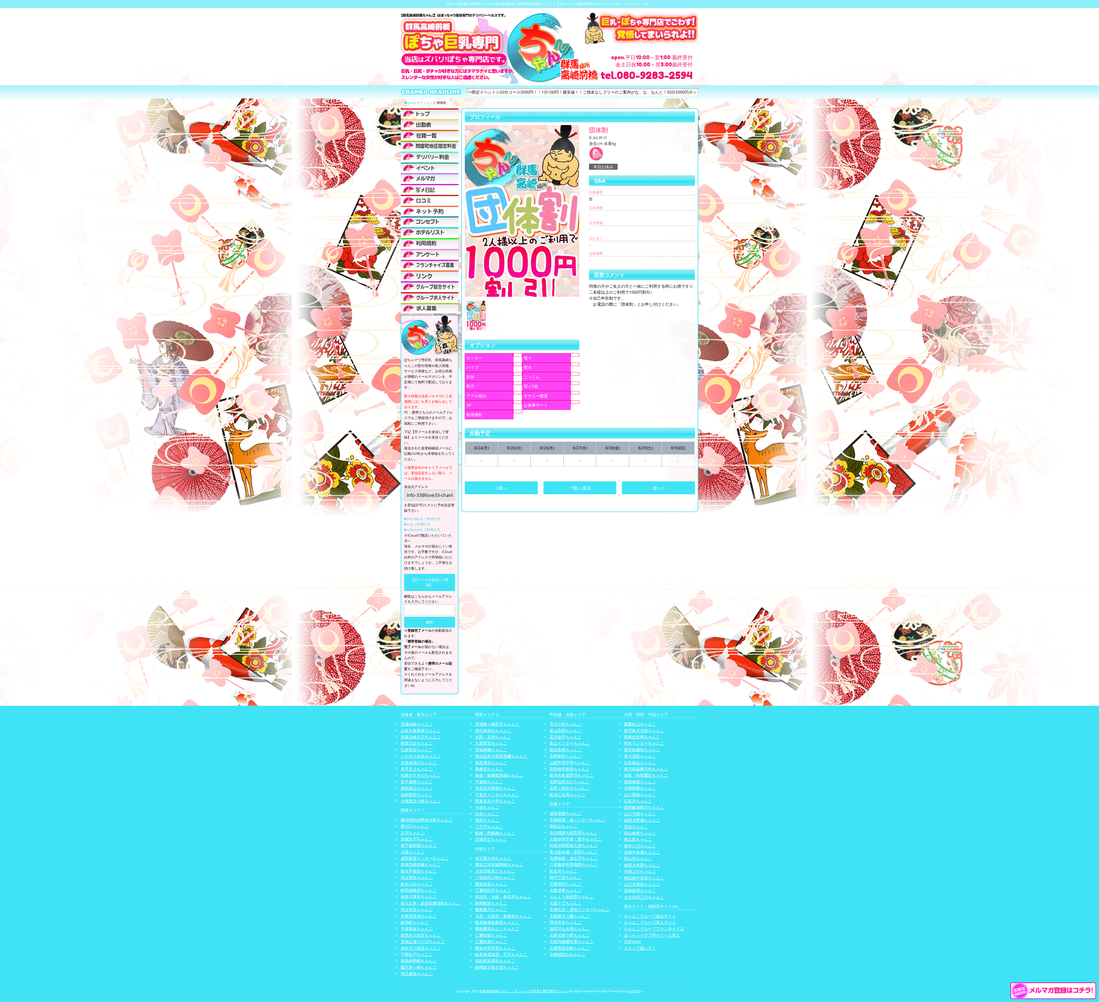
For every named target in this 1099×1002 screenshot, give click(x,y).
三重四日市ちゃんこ (493, 890)
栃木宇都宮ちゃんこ (419, 871)
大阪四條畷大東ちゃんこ (572, 941)
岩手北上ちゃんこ (417, 769)
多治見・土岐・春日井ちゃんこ (503, 896)
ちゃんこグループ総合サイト (650, 916)
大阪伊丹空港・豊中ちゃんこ (576, 839)
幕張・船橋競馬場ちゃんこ (499, 775)
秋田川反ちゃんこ (417, 743)
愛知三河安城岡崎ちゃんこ (499, 864)
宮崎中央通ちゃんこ (642, 852)
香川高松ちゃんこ (640, 756)
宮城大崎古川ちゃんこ (421, 737)
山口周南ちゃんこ (640, 794)
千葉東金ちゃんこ (417, 928)
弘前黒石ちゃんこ (417, 749)
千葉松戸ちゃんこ (417, 954)
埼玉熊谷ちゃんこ (417, 877)
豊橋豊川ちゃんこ (491, 909)
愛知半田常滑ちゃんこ (495, 948)
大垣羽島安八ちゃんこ (495, 871)
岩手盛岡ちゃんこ (417, 781)
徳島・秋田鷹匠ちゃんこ (646, 775)
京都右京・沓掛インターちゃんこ (580, 909)
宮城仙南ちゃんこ (417, 724)
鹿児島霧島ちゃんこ (642, 749)
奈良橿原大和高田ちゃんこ (574, 832)
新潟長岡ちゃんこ (566, 749)
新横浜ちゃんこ (489, 769)
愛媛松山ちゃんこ (640, 724)
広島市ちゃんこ (638, 801)
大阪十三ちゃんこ (566, 903)
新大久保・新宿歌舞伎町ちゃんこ (431, 903)
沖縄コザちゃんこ (640, 871)
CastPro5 (633, 991)
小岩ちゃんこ (487, 807)
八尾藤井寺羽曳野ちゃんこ (574, 864)
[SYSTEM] (429, 146)
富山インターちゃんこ (570, 743)
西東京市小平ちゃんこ (495, 801)
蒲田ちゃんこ (487, 820)
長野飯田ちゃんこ (566, 756)
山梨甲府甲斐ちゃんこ (570, 762)
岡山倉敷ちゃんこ (640, 833)
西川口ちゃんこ (415, 826)
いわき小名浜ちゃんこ (421, 756)
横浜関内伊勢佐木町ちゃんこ (427, 820)
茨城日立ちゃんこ (491, 839)
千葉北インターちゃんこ (497, 794)
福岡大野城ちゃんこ (642, 820)
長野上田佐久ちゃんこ (570, 788)
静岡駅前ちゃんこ (491, 903)
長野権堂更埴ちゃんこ (570, 769)
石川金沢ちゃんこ (566, 737)
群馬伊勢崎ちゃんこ (419, 960)
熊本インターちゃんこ (644, 743)
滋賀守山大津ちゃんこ (570, 928)
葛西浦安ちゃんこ (491, 762)
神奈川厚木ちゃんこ (419, 896)
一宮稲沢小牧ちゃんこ (495, 877)
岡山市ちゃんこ (638, 858)
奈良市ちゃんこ (564, 871)
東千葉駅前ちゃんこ (419, 845)
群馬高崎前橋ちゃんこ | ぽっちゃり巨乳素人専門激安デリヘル (523, 991)
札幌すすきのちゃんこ (421, 775)
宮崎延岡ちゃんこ (640, 890)
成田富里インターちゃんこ (425, 858)
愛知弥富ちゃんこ (491, 884)
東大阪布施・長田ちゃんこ (574, 852)
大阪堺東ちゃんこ (566, 890)
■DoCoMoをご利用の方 (422, 518)
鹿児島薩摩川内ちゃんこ (646, 769)
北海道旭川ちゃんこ (419, 762)
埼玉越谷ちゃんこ (417, 973)
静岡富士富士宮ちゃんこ (497, 967)
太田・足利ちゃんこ (493, 737)
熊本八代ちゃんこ (640, 846)
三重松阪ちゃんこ (491, 935)
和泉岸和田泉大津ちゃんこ (574, 845)
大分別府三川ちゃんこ (644, 897)
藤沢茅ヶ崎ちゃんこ (419, 967)
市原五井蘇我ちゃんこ (495, 788)
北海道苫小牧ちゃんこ (421, 801)
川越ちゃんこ (413, 852)
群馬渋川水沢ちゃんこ (421, 935)
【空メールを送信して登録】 (429, 582)
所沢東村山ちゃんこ (493, 730)
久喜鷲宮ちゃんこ (491, 743)
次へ (658, 488)
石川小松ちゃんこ (566, 724)
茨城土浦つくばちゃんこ (423, 941)
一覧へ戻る (579, 488)
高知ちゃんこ (636, 826)
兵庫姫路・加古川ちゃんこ (574, 858)
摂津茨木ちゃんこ (566, 922)
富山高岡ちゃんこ (566, 730)
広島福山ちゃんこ (640, 762)
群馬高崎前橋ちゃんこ (421, 864)
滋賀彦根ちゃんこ (566, 813)
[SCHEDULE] (429, 124)
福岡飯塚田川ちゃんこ (644, 807)
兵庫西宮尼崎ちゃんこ (570, 948)
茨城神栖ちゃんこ (491, 749)
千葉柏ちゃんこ (489, 781)
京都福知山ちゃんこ (568, 954)
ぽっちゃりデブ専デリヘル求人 (652, 935)
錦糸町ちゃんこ (415, 922)
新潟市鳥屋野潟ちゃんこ (572, 775)
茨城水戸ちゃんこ (417, 839)
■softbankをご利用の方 (422, 529)
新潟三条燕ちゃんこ (568, 794)
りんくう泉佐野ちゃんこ (572, 896)
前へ (502, 488)
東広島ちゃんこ (638, 839)
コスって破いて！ (640, 948)
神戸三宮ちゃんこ (566, 877)
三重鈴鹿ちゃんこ (491, 941)
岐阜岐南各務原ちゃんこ (497, 922)
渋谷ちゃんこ (487, 814)
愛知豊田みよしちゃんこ (497, 928)
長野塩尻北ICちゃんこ (569, 781)
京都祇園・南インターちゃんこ (578, 820)
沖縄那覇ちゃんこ (640, 788)
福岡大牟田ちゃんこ (642, 865)
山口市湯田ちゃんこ (642, 884)
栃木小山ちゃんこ (417, 884)
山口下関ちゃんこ (640, 814)
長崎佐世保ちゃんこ (642, 737)
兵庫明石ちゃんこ (566, 884)
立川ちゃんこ (413, 832)
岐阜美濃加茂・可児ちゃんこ (501, 954)
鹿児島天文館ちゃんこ (644, 730)
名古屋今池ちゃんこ (493, 858)
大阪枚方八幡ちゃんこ (570, 916)
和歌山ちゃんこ (564, 826)
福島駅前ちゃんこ (417, 794)
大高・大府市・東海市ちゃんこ (503, 916)
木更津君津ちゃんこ (419, 916)
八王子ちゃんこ (489, 826)
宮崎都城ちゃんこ (640, 781)
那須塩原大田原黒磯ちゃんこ (501, 756)
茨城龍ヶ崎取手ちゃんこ (497, 724)
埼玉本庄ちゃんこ (417, 909)
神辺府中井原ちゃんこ (644, 878)
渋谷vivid (632, 941)
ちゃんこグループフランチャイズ (654, 928)
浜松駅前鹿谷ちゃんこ (495, 960)
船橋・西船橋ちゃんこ (495, 833)
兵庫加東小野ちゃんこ (570, 935)
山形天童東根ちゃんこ (421, 730)
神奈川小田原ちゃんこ (421, 948)
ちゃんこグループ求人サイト (650, 922)
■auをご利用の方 (417, 524)
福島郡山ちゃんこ (417, 788)
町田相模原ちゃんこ (419, 890)
